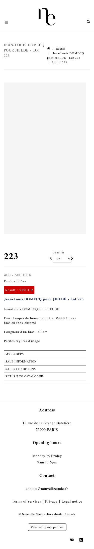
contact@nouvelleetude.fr (47, 488)
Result (60, 48)
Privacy (51, 501)
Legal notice (72, 501)
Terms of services (26, 501)
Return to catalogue (24, 376)
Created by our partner (47, 527)
